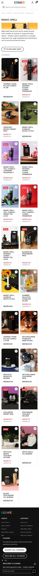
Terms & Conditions (26, 525)
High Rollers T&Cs (25, 529)
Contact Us (23, 522)
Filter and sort (13, 49)
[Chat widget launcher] (34, 571)
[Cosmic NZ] (19, 2)
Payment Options (25, 532)
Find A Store (5, 522)
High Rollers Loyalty (7, 532)
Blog (2, 535)
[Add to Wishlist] (16, 60)
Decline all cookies (15, 556)
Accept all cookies (14, 550)
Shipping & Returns (26, 535)
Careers (3, 529)
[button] (36, 2)
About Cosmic (5, 525)
